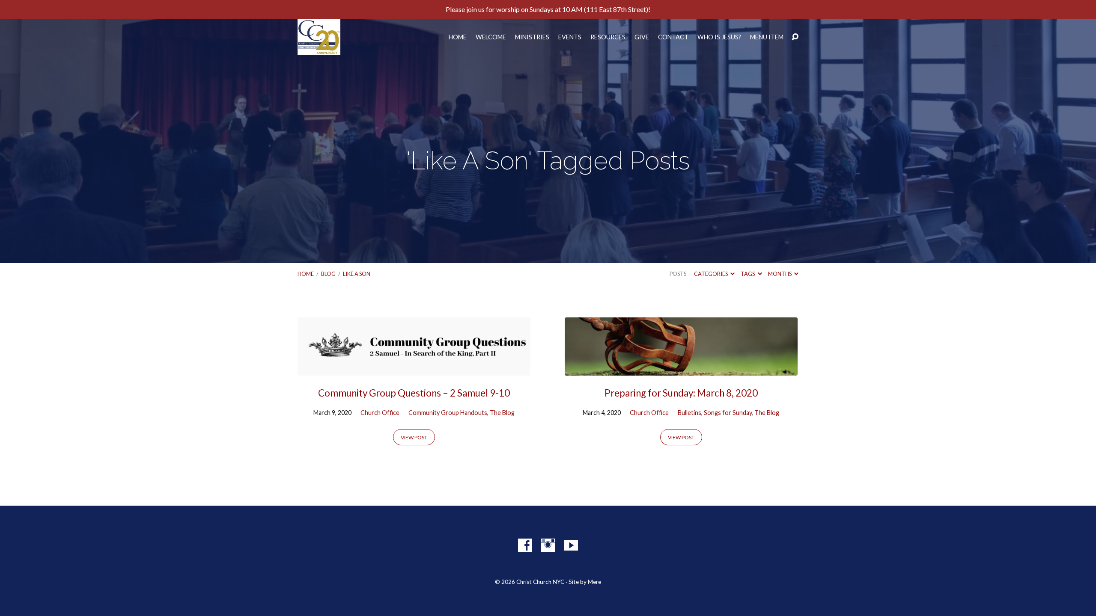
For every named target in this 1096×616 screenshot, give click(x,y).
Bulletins (689, 412)
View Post (414, 437)
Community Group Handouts (447, 412)
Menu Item (766, 37)
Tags (748, 273)
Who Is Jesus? (719, 37)
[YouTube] (571, 545)
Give (641, 37)
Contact (673, 37)
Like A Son (356, 273)
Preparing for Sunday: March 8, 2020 (681, 393)
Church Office (379, 412)
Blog (328, 273)
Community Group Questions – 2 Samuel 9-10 (414, 393)
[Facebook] (525, 545)
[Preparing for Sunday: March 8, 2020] (681, 369)
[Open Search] (795, 37)
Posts (678, 273)
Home (458, 37)
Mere (594, 581)
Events (569, 37)
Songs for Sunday (728, 412)
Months (780, 273)
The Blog (502, 412)
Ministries (532, 37)
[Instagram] (548, 545)
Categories (711, 273)
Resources (607, 37)
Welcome (491, 37)
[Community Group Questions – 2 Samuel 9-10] (414, 369)
